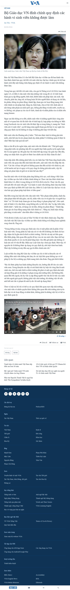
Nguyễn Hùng (8, 460)
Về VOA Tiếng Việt (10, 521)
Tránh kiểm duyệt (10, 563)
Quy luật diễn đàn (10, 525)
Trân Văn (39, 460)
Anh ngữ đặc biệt (41, 495)
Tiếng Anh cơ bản (10, 495)
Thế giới (7, 434)
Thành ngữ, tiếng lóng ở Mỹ (13, 506)
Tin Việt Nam (8, 418)
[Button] (62, 31)
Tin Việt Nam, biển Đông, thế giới (15, 479)
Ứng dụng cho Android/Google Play (16, 552)
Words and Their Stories (44, 502)
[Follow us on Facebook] (6, 394)
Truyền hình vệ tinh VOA (12, 475)
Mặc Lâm (7, 456)
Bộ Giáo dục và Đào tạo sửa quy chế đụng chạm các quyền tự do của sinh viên (30, 302)
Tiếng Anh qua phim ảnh (12, 502)
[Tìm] (58, 587)
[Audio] (43, 587)
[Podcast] (23, 394)
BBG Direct (8, 575)
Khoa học (39, 437)
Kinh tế (38, 430)
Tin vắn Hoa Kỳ (41, 479)
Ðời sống (39, 434)
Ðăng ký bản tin (9, 407)
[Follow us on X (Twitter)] (10, 394)
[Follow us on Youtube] (14, 394)
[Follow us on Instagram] (18, 394)
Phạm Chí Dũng (9, 464)
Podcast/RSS (40, 407)
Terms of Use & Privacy (44, 521)
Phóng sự (7, 483)
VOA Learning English (43, 506)
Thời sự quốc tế (41, 418)
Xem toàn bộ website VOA (13, 536)
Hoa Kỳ (6, 441)
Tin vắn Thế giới (41, 475)
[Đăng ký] (27, 394)
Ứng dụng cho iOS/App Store (14, 548)
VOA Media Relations (11, 582)
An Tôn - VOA (9, 23)
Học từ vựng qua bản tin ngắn (14, 510)
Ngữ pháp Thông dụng (11, 498)
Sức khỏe (39, 441)
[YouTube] (29, 587)
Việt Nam (7, 8)
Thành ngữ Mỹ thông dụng (45, 498)
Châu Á (6, 437)
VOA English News (10, 579)
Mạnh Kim (7, 453)
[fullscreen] (64, 332)
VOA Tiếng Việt (14, 304)
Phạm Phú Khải (41, 453)
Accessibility (40, 575)
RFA (37, 579)
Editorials (39, 582)
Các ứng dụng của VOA (44, 548)
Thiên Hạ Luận (41, 456)
